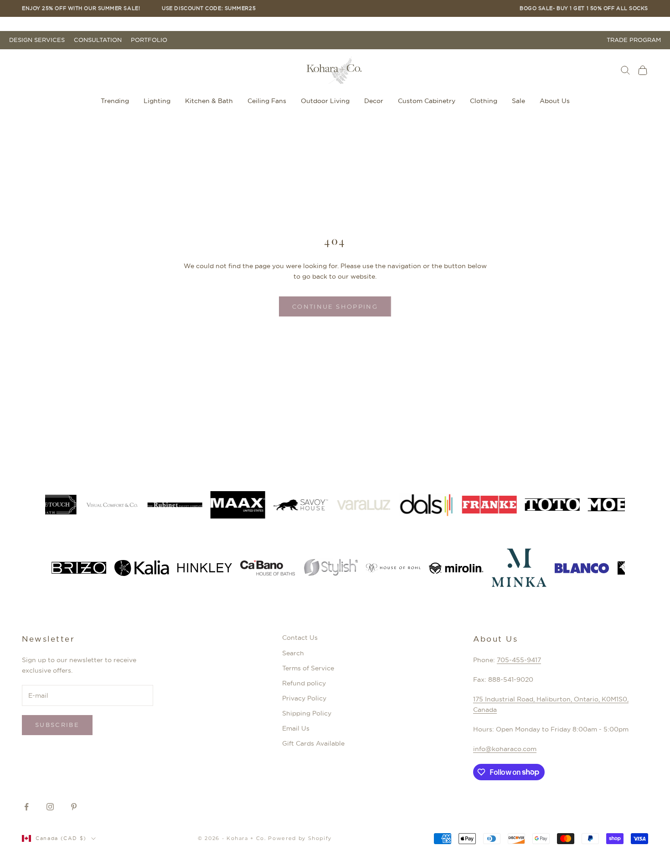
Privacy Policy (304, 698)
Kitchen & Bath (209, 101)
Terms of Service (308, 668)
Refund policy (304, 683)
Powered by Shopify (300, 838)
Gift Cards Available (313, 743)
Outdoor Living (325, 101)
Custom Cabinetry (426, 101)
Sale (518, 101)
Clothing (483, 101)
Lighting (157, 101)
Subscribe (57, 724)
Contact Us (300, 637)
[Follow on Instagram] (50, 806)
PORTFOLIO (149, 39)
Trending (115, 101)
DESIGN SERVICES (37, 39)
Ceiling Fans (266, 101)
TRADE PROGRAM (634, 39)
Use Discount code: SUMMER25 (209, 8)
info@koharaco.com (504, 749)
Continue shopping (335, 306)
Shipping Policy (306, 713)
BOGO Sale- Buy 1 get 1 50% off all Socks (584, 8)
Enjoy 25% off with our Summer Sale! (81, 8)
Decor (373, 101)
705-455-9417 (519, 660)
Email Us (295, 728)
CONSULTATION (98, 39)
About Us (555, 101)
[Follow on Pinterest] (73, 806)
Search (293, 653)
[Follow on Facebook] (26, 806)
